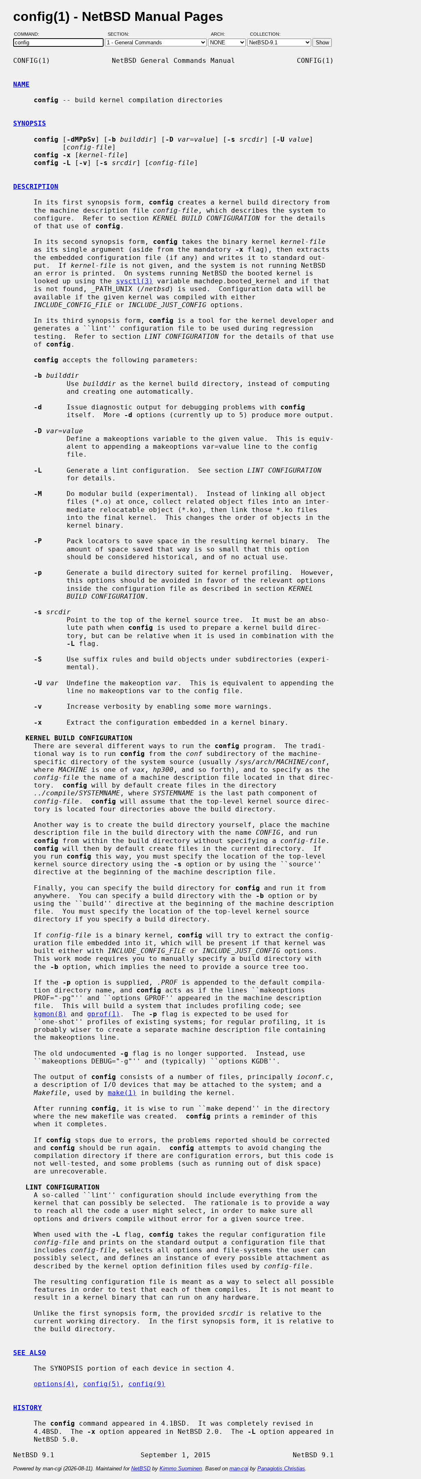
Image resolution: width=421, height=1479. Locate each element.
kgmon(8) (50, 1014)
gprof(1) (103, 1014)
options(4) (54, 1384)
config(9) (146, 1384)
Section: (120, 34)
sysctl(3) (134, 281)
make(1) (122, 1093)
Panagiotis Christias (281, 1468)
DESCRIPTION (35, 187)
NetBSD (140, 1468)
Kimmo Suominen (181, 1468)
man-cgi (238, 1468)
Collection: (265, 34)
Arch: (221, 34)
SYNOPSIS (29, 123)
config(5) (101, 1384)
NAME (21, 84)
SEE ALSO (29, 1353)
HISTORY (27, 1408)
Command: (29, 34)
